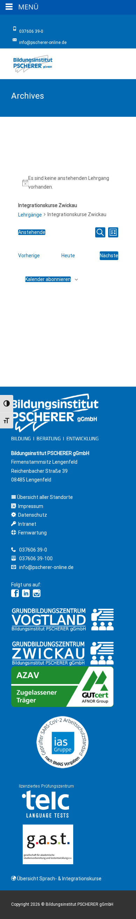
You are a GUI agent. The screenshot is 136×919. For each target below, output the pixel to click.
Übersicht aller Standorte (44, 497)
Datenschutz (32, 515)
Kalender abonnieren (48, 279)
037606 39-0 (33, 550)
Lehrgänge (30, 215)
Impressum (30, 506)
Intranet (27, 524)
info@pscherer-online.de (46, 567)
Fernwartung (32, 533)
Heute (68, 255)
